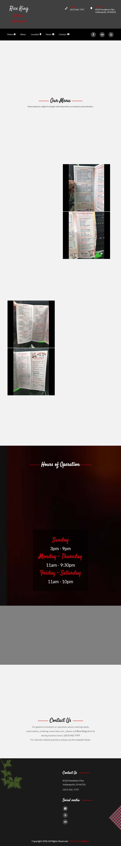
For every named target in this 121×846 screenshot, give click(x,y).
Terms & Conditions (79, 841)
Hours (48, 34)
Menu (23, 34)
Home (10, 34)
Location (35, 34)
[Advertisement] (60, 68)
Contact (63, 34)
